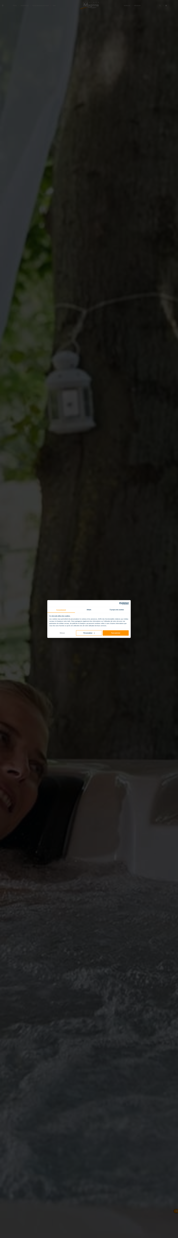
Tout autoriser (115, 633)
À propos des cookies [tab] (117, 609)
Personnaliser (87, 633)
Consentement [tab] (61, 610)
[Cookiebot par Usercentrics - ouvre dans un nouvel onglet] (120, 603)
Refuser (62, 633)
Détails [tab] (89, 609)
